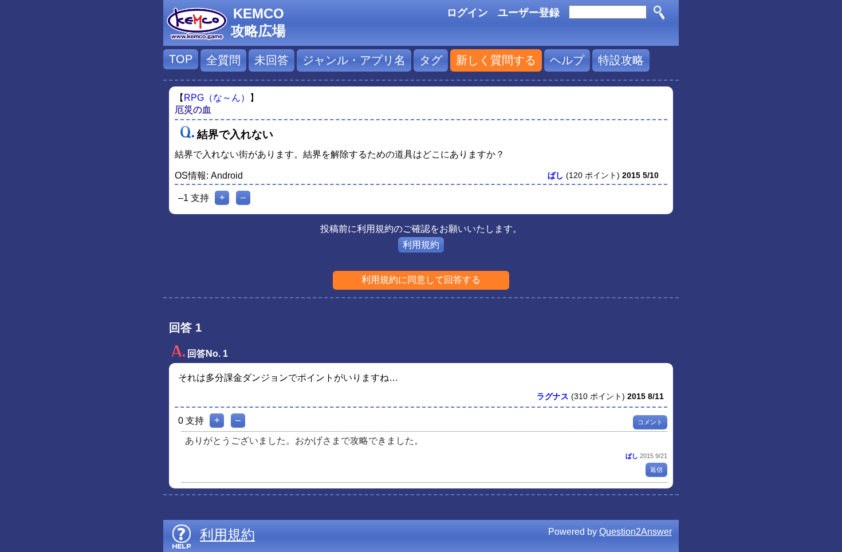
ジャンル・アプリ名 (354, 60)
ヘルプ (567, 60)
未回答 (271, 60)
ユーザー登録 (529, 12)
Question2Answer (635, 532)
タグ (430, 60)
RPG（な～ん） (217, 97)
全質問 (223, 60)
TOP (180, 59)
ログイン (467, 12)
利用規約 (421, 245)
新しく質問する (496, 60)
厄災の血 (193, 110)
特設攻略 (621, 60)
